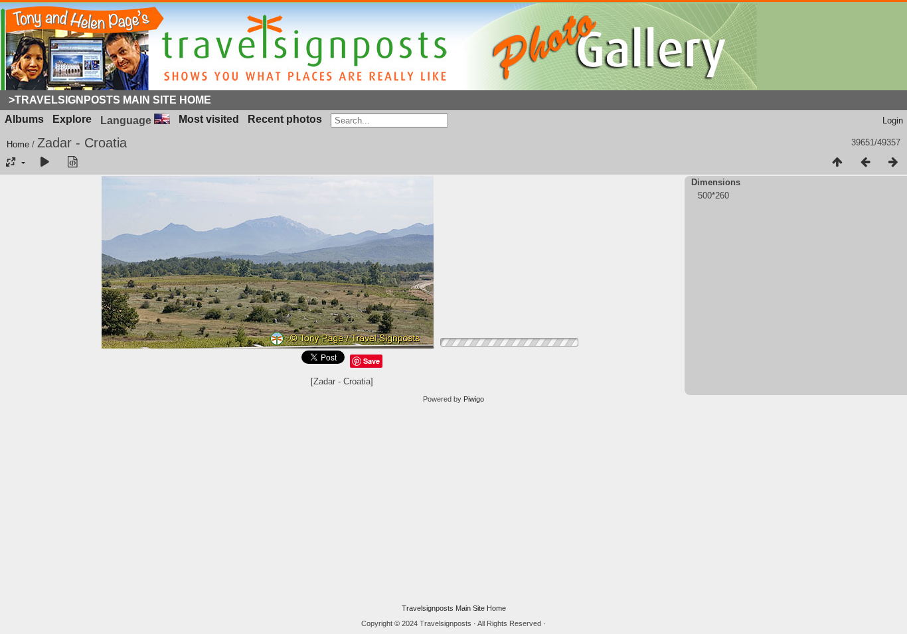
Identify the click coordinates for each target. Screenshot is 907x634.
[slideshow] (44, 162)
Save (371, 361)
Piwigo (473, 399)
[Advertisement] (453, 504)
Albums (24, 119)
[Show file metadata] (72, 162)
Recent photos (285, 119)
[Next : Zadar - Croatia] (893, 162)
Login (892, 120)
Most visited (209, 119)
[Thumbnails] (837, 162)
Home (18, 144)
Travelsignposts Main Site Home (454, 608)
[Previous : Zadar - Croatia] (865, 162)
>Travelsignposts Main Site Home (110, 100)
